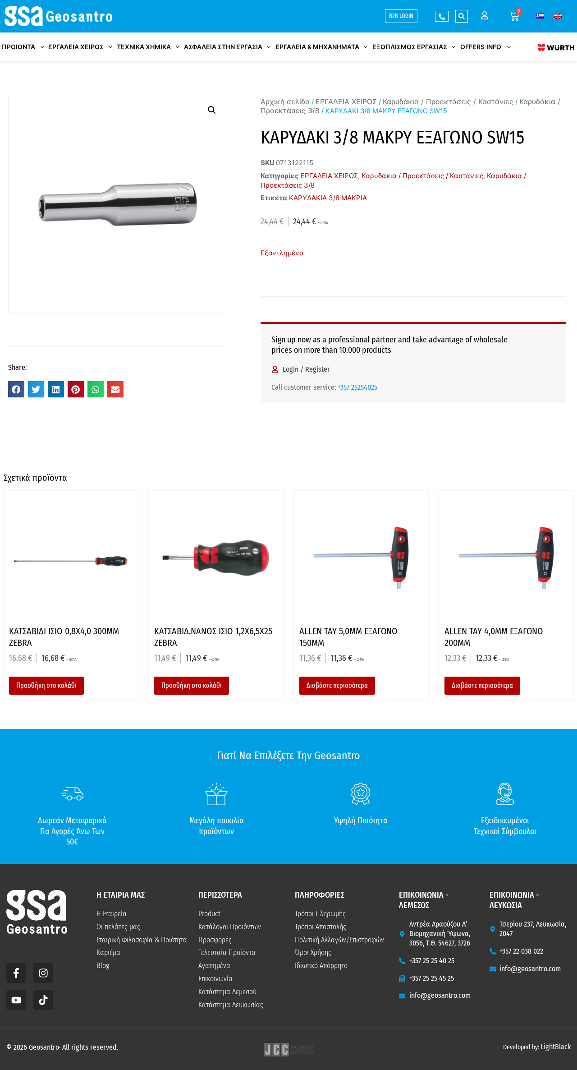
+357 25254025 (357, 387)
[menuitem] (540, 16)
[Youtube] (16, 1000)
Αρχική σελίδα (285, 101)
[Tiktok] (43, 1000)
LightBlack (555, 1046)
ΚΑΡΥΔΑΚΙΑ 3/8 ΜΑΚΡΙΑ (328, 198)
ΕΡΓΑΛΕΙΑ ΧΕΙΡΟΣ (346, 101)
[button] (461, 16)
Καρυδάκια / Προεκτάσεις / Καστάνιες (448, 101)
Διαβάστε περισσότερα (337, 685)
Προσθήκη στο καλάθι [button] (46, 685)
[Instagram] (43, 973)
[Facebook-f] (16, 973)
